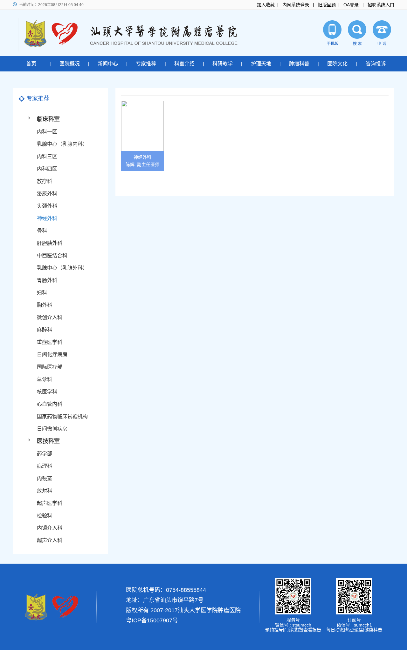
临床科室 (48, 119)
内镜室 (44, 478)
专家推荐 (146, 63)
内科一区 (47, 131)
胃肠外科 (47, 280)
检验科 (44, 515)
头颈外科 (47, 206)
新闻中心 (108, 63)
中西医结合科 (52, 255)
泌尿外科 (47, 193)
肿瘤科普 (299, 63)
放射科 (44, 490)
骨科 (42, 230)
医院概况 (69, 63)
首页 (31, 63)
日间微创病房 (52, 429)
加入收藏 (266, 4)
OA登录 (351, 4)
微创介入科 (49, 317)
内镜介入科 (49, 528)
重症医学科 (49, 342)
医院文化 (337, 63)
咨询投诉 (376, 63)
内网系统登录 (295, 4)
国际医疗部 (49, 367)
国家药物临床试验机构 (62, 416)
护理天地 (261, 63)
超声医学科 (49, 503)
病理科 (44, 466)
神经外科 (47, 218)
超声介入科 (49, 540)
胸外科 (44, 305)
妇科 (42, 292)
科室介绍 (184, 63)
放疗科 (44, 181)
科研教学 (222, 63)
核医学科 (47, 391)
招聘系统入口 (381, 4)
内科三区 (47, 156)
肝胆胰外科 (49, 243)
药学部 (44, 453)
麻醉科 (44, 329)
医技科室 (48, 441)
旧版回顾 (327, 4)
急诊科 (44, 379)
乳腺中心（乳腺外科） (62, 268)
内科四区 (47, 168)
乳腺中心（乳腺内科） (62, 144)
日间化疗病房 (52, 354)
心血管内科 (49, 404)
